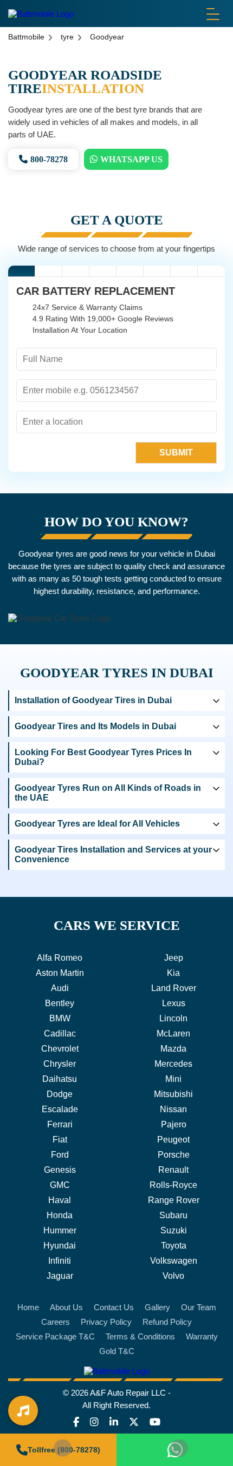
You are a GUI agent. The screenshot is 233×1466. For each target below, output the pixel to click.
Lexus (173, 1003)
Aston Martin (60, 973)
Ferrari (60, 1124)
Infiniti (59, 1260)
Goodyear (107, 36)
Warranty (202, 1336)
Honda (60, 1215)
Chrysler (59, 1063)
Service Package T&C (55, 1336)
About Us (66, 1307)
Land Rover (173, 988)
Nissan (173, 1109)
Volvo (173, 1275)
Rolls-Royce (173, 1185)
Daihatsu (59, 1079)
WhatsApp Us (131, 159)
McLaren (173, 1033)
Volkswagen (173, 1260)
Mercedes (173, 1063)
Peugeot (173, 1139)
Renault (173, 1169)
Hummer (59, 1230)
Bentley (59, 1003)
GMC (60, 1185)
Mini (173, 1079)
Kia (173, 973)
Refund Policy (167, 1321)
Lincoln (173, 1018)
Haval (59, 1200)
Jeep (173, 957)
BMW (59, 1018)
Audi (60, 988)
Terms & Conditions (140, 1336)
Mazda (173, 1048)
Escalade (60, 1109)
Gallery (157, 1307)
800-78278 (49, 159)
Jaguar (60, 1275)
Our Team (198, 1307)
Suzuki (173, 1230)
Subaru (173, 1215)
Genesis (60, 1169)
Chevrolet (60, 1048)
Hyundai (59, 1245)
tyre (67, 36)
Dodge (60, 1094)
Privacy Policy (106, 1321)
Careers (55, 1321)
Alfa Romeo (59, 957)
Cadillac (60, 1033)
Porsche (174, 1154)
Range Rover (173, 1200)
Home (28, 1307)
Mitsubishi (173, 1094)
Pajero (173, 1124)
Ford (60, 1154)
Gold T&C (116, 1351)
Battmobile (26, 36)
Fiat (60, 1139)
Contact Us (114, 1307)
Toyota (173, 1245)
